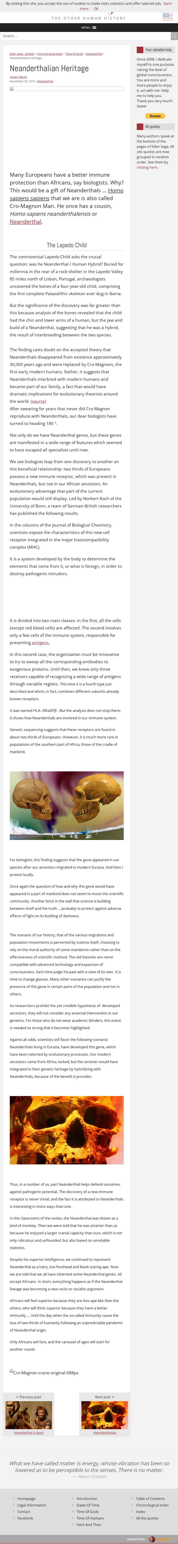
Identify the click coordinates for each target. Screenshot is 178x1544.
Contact (23, 1511)
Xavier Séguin (18, 77)
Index (140, 1511)
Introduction (87, 1498)
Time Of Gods (88, 1511)
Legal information (31, 1505)
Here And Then (89, 1524)
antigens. (41, 642)
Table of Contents (150, 1498)
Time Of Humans (90, 1518)
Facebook (25, 1518)
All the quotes (147, 1518)
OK (96, 8)
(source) (38, 401)
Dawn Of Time (88, 1505)
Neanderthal (45, 81)
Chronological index (152, 1505)
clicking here (147, 167)
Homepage (26, 1498)
